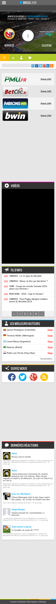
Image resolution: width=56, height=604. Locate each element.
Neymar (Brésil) (29, 347)
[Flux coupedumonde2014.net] (44, 377)
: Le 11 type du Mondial (25, 276)
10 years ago (37, 503)
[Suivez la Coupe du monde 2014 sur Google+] (33, 377)
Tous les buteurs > (46, 358)
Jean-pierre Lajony (21, 526)
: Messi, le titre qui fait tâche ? (28, 281)
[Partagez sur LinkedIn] (47, 65)
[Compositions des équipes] (21, 57)
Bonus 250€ (46, 79)
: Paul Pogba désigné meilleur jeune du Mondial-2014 (28, 300)
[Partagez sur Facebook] (36, 65)
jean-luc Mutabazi (21, 494)
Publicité (21, 602)
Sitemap (42, 602)
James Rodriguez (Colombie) (29, 330)
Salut (14, 453)
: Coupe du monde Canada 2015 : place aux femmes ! (28, 287)
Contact (13, 602)
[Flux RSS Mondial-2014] (51, 65)
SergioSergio (18, 509)
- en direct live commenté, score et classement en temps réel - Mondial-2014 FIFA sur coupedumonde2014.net (25, 519)
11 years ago (43, 520)
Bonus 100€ (46, 91)
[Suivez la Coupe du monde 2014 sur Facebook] (12, 377)
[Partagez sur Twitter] (40, 65)
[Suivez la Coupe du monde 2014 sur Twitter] (22, 377)
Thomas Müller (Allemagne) (29, 335)
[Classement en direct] (13, 57)
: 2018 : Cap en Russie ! (26, 294)
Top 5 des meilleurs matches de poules (17, 503)
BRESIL (29, 3)
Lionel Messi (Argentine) (29, 341)
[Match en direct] (4, 57)
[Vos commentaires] (30, 57)
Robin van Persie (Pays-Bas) (29, 353)
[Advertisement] (28, 154)
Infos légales (32, 602)
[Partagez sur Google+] (44, 65)
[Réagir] (33, 65)
